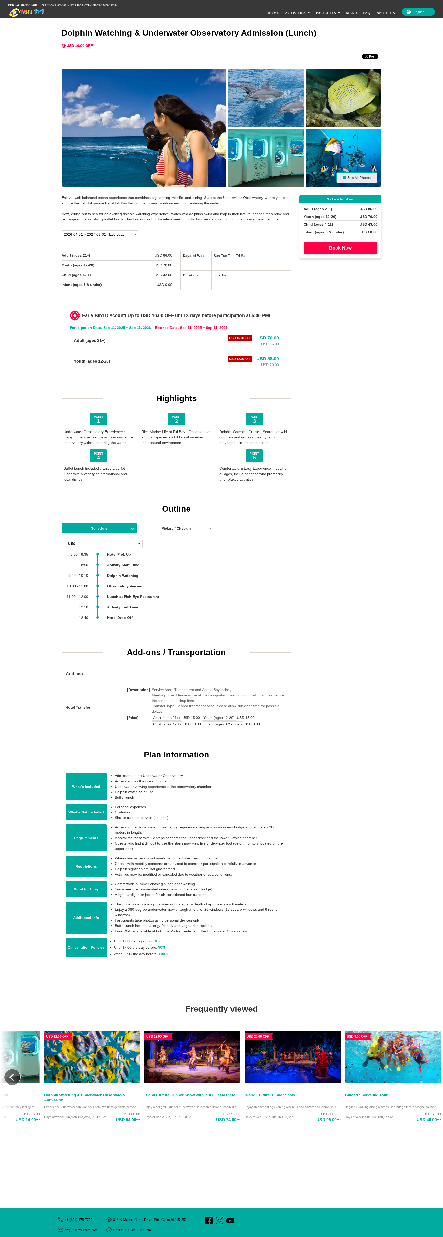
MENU (351, 13)
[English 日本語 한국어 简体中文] (418, 12)
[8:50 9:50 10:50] (104, 544)
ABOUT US (386, 13)
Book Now (340, 248)
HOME (273, 13)
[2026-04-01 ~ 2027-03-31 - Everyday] (100, 234)
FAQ (366, 13)
